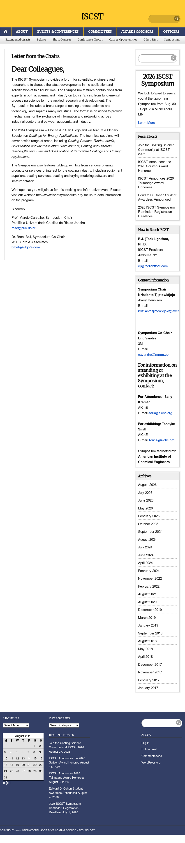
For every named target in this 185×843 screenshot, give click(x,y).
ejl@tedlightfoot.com (153, 265)
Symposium (172, 39)
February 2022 (149, 586)
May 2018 (145, 648)
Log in (145, 742)
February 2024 (149, 570)
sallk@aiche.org (160, 412)
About (22, 31)
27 (23, 771)
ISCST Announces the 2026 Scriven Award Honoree (154, 166)
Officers (171, 31)
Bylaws (41, 39)
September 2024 (150, 531)
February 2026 (149, 515)
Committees (100, 31)
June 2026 (145, 500)
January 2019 (148, 625)
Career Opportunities (123, 39)
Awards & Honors (137, 31)
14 (29, 758)
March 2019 (147, 617)
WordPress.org (150, 762)
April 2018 (145, 656)
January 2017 (148, 687)
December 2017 (150, 664)
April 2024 (145, 562)
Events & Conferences (58, 31)
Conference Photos (90, 39)
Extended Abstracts (17, 39)
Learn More (146, 122)
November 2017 (150, 672)
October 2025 (148, 523)
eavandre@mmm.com (154, 354)
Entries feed (149, 749)
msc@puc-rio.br (23, 227)
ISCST (92, 17)
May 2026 (145, 508)
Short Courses (62, 39)
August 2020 (147, 601)
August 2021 (147, 593)
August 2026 (147, 484)
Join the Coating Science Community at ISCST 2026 (156, 149)
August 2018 (147, 640)
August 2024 (147, 539)
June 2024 (145, 554)
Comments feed (151, 756)
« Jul (7, 783)
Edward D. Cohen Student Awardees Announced (157, 197)
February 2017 (149, 679)
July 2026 (145, 492)
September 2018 (150, 633)
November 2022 (150, 578)
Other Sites (150, 39)
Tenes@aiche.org (161, 439)
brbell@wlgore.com (26, 247)
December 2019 (150, 609)
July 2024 (145, 547)
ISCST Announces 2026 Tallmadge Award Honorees (156, 182)
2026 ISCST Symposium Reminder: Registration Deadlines (156, 211)
